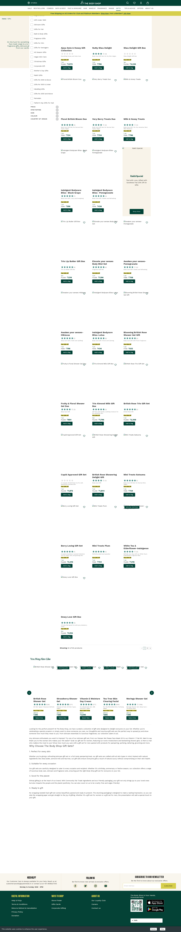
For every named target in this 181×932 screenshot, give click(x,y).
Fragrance (102, 8)
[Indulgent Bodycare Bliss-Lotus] (105, 311)
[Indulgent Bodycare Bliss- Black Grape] (74, 168)
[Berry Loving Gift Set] (74, 524)
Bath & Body (60, 8)
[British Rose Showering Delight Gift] (105, 453)
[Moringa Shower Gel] (137, 681)
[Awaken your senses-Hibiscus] (74, 311)
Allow (162, 929)
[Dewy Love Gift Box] (74, 595)
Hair (85, 8)
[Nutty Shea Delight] (105, 26)
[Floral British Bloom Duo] (74, 97)
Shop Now (136, 211)
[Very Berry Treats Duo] (105, 97)
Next (152, 693)
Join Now (127, 13)
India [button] (135, 920)
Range (111, 8)
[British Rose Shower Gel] (44, 681)
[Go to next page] (150, 648)
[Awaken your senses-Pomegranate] (137, 239)
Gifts (118, 8)
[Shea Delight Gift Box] (137, 26)
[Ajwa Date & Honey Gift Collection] (74, 26)
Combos (50, 8)
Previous (29, 693)
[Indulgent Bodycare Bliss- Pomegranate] (105, 168)
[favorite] (147, 436)
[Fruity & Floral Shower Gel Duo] (74, 382)
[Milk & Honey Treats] (137, 97)
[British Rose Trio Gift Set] (137, 382)
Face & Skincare (74, 8)
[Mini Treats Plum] (105, 524)
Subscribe (168, 886)
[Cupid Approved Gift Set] (74, 453)
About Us (149, 8)
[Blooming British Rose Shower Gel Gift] (137, 311)
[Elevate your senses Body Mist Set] (105, 239)
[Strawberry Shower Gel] (67, 681)
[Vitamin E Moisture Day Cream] (90, 681)
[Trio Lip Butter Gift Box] (74, 239)
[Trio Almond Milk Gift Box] (105, 382)
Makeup (92, 8)
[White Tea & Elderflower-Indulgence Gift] (137, 524)
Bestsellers (39, 8)
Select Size (39, 718)
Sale (30, 8)
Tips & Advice (129, 8)
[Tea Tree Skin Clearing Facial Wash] (113, 681)
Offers (140, 8)
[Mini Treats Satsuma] (137, 453)
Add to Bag (66, 68)
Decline (153, 929)
